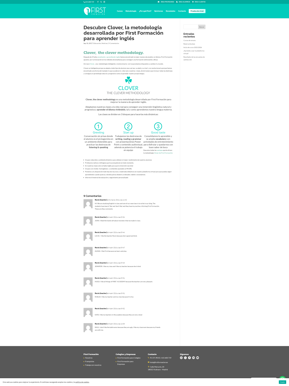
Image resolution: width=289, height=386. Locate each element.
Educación (97, 43)
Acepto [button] (282, 382)
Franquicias (89, 361)
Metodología (131, 11)
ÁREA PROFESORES (167, 2)
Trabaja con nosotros (93, 365)
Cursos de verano (189, 40)
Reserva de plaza (189, 44)
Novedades (170, 11)
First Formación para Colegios (128, 358)
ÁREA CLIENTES (200, 2)
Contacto (182, 11)
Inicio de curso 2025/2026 (192, 47)
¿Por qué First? (145, 11)
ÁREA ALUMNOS (184, 2)
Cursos (120, 11)
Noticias (104, 43)
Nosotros (88, 358)
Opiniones (158, 11)
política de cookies (82, 382)
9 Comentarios (114, 43)
